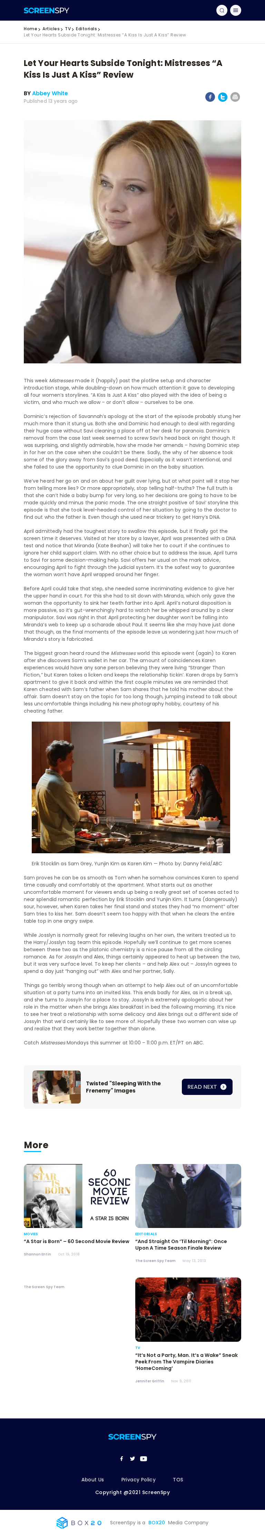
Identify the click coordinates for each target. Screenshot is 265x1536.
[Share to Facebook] (210, 100)
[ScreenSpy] (46, 10)
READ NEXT (202, 1087)
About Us (92, 1479)
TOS (178, 1479)
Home (30, 29)
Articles (51, 29)
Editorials (86, 29)
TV (68, 29)
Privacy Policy (138, 1479)
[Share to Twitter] (223, 100)
